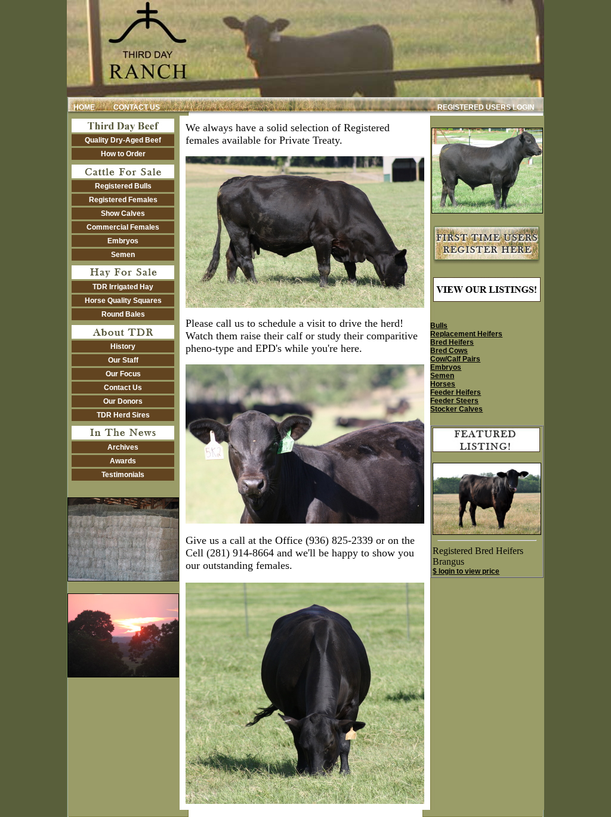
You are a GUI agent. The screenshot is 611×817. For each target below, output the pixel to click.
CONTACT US (136, 107)
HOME (82, 107)
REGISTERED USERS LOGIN (486, 107)
